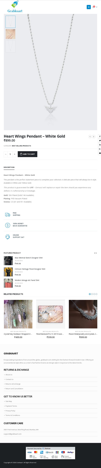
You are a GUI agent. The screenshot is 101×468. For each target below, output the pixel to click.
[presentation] (94, 72)
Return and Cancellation (14, 389)
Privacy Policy (10, 411)
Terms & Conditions (13, 415)
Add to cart (29, 154)
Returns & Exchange (13, 384)
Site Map (9, 401)
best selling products (21, 146)
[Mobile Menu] (89, 7)
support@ (7, 434)
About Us (9, 375)
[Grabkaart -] (15, 7)
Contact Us (9, 379)
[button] (90, 294)
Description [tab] (9, 167)
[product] (8, 260)
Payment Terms (11, 406)
